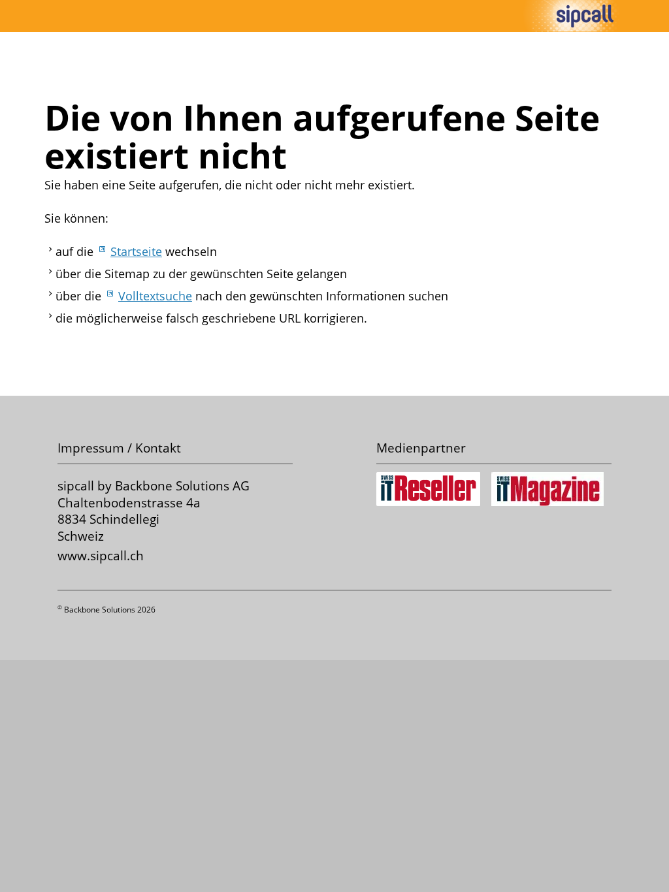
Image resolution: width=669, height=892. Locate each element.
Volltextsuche (155, 296)
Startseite (136, 251)
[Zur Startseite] (585, 16)
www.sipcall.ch (100, 555)
